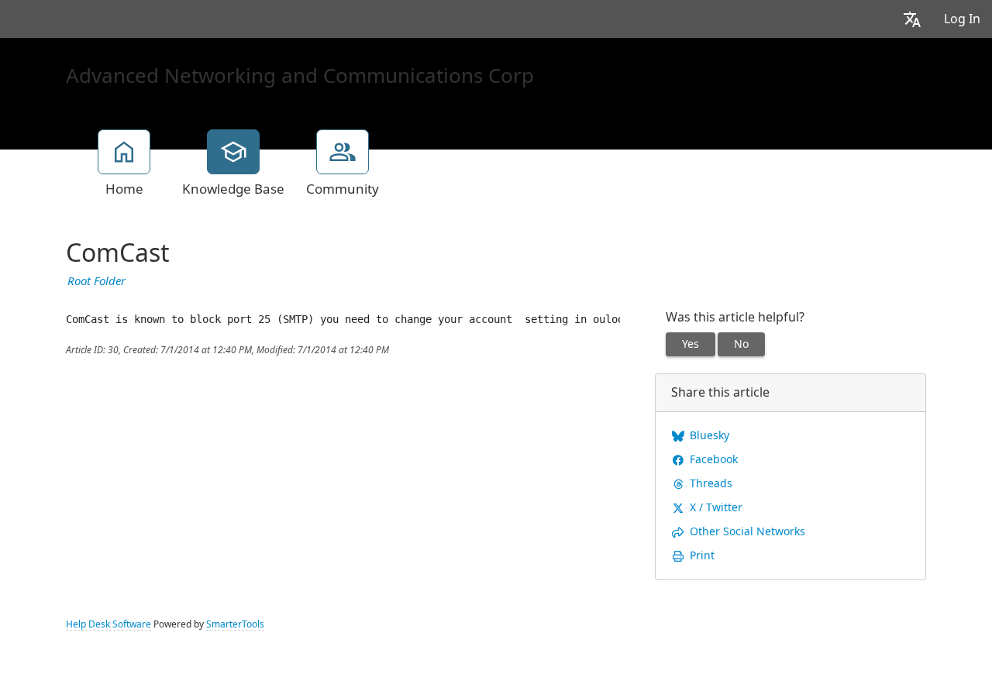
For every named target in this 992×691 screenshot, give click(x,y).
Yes (690, 344)
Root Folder (96, 281)
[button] (912, 19)
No (741, 344)
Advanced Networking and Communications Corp (300, 76)
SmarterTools (235, 624)
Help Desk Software (108, 624)
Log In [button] (962, 19)
